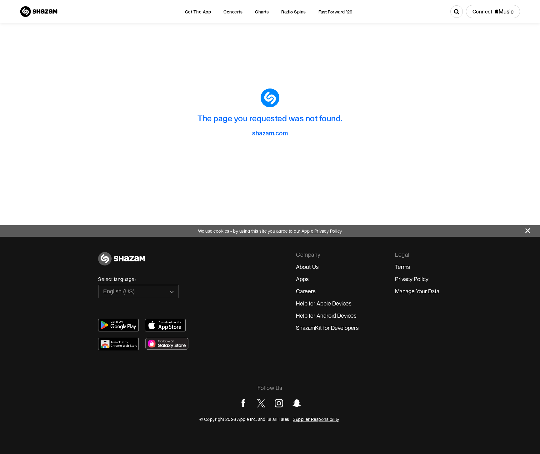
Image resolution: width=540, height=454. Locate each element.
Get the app (198, 11)
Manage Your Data (417, 291)
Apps (302, 278)
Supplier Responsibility (316, 419)
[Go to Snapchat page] (296, 403)
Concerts (232, 11)
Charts (262, 11)
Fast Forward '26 (335, 11)
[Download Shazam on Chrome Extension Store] (118, 344)
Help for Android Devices (326, 315)
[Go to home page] (121, 262)
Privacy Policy (411, 278)
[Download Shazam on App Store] (165, 325)
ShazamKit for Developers (327, 327)
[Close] (532, 229)
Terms (402, 266)
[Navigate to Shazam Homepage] (39, 11)
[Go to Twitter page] (261, 403)
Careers (306, 291)
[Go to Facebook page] (243, 403)
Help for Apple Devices (324, 303)
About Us (307, 266)
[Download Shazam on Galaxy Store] (167, 344)
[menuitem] (198, 11)
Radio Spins (293, 11)
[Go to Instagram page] (279, 403)
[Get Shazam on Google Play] (118, 325)
